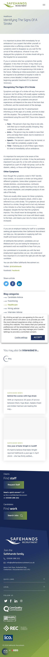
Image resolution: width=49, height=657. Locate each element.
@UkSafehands (16, 266)
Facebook (16, 271)
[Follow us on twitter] (6, 601)
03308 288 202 (13, 558)
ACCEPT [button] (38, 338)
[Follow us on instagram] (21, 601)
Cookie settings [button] (21, 338)
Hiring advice (13, 309)
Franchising (13, 301)
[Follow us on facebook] (10, 601)
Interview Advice (15, 312)
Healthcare (12, 305)
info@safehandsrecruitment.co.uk (20, 563)
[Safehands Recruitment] (15, 5)
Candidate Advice (15, 297)
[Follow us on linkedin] (16, 601)
